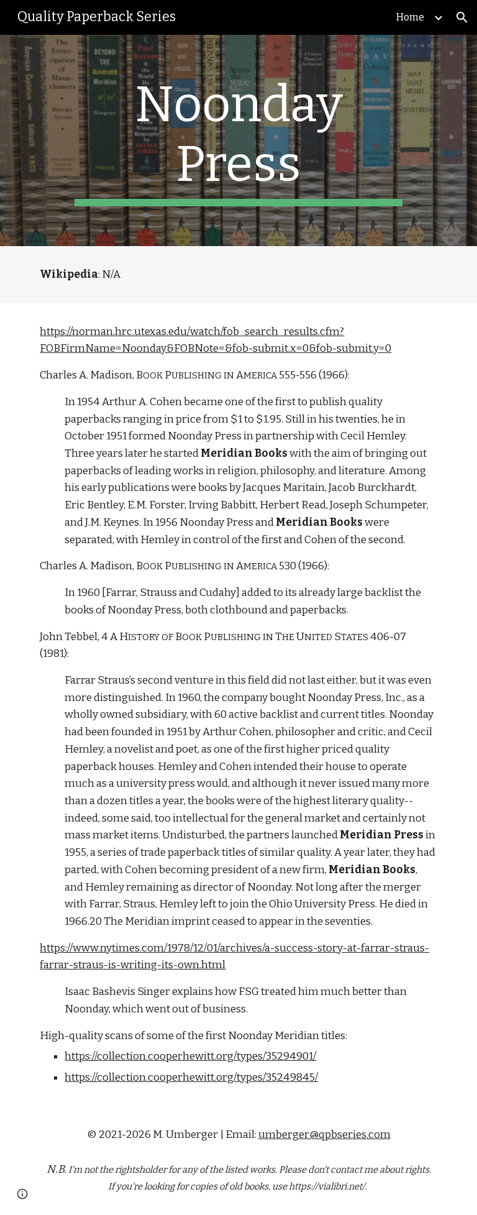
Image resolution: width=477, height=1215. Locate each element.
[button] (462, 17)
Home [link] (410, 17)
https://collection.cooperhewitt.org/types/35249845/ (191, 1077)
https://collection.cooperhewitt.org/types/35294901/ (190, 1056)
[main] (238, 140)
